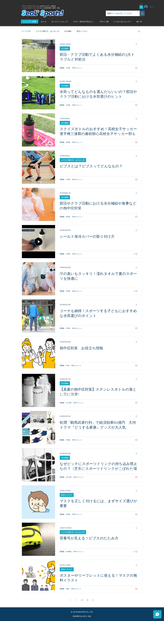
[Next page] (92, 600)
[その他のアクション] (137, 44)
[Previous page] (71, 600)
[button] (141, 6)
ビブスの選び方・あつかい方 (47, 31)
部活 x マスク (82, 31)
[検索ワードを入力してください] (142, 13)
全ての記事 (26, 31)
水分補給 (67, 31)
